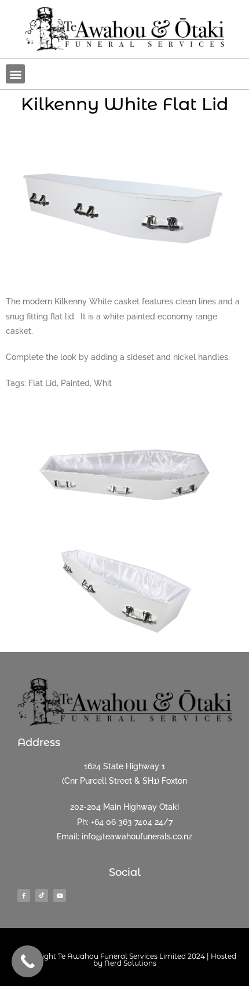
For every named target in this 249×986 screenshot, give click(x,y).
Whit (103, 383)
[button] (15, 73)
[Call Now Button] (27, 961)
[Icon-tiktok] (41, 895)
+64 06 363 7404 (121, 822)
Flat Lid (42, 383)
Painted (75, 383)
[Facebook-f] (23, 895)
